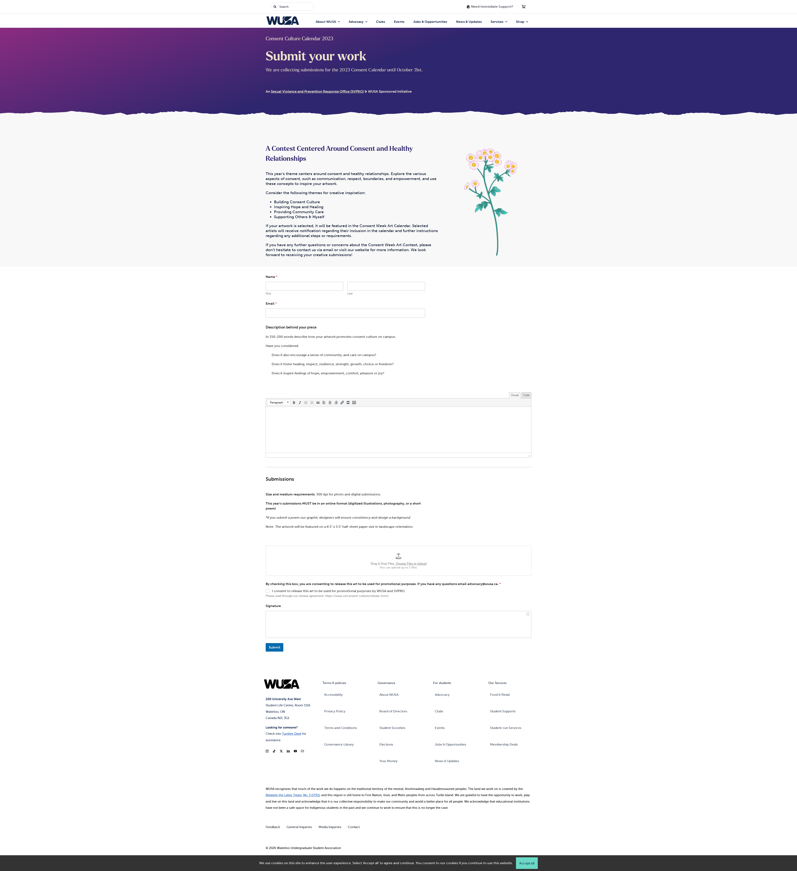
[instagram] (267, 751)
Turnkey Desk (291, 734)
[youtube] (295, 751)
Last (350, 293)
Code (526, 395)
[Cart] (523, 6)
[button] (279, 402)
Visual (514, 395)
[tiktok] (274, 751)
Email (271, 303)
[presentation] (278, 402)
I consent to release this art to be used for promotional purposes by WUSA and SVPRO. (338, 591)
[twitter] (281, 751)
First (268, 293)
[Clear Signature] (528, 614)
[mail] (302, 751)
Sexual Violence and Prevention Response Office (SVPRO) (317, 91)
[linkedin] (288, 751)
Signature (273, 606)
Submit (274, 647)
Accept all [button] (526, 863)
